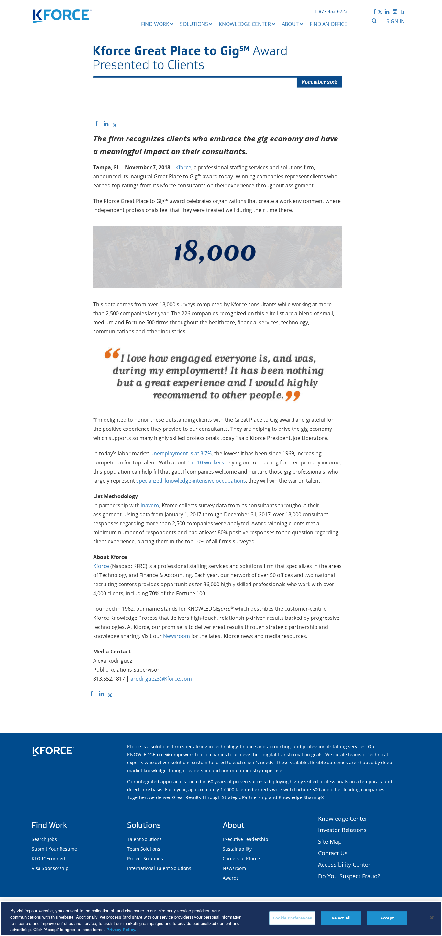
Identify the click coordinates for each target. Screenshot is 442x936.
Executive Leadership (245, 839)
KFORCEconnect (49, 858)
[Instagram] (395, 11)
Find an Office (328, 24)
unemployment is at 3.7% (181, 453)
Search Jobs (44, 839)
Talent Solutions (144, 839)
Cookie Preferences (292, 918)
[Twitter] (380, 11)
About (290, 24)
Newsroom (176, 636)
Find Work (155, 24)
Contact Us (333, 853)
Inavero (150, 505)
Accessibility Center (344, 864)
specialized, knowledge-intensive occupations (191, 480)
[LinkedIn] (387, 11)
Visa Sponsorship (50, 868)
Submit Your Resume (54, 849)
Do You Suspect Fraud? (349, 876)
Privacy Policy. (121, 929)
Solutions (194, 24)
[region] (221, 918)
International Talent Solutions (159, 868)
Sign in (395, 21)
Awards (231, 878)
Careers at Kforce (241, 858)
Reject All (341, 918)
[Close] (432, 917)
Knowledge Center (245, 24)
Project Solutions (145, 858)
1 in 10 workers (205, 462)
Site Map (330, 841)
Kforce (183, 167)
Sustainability (237, 849)
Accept (387, 918)
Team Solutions (143, 849)
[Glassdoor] (402, 11)
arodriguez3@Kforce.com (161, 678)
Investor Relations (342, 830)
